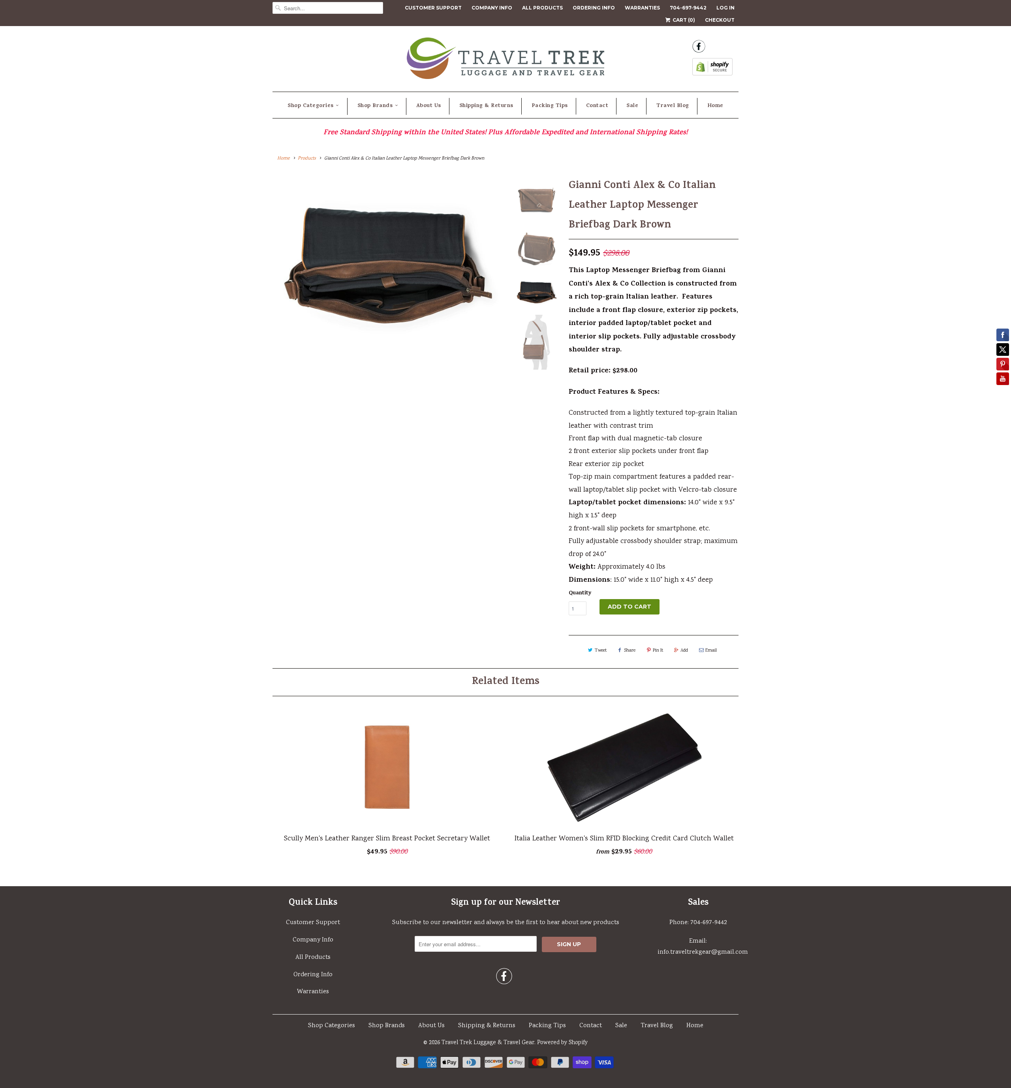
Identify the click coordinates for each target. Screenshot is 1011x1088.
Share (629, 650)
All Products (542, 8)
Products (307, 158)
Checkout (720, 20)
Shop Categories (311, 106)
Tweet (601, 650)
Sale (632, 106)
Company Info (492, 8)
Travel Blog (672, 106)
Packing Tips (550, 106)
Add (684, 650)
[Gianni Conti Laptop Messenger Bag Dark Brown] (387, 308)
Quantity (580, 593)
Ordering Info (594, 8)
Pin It (658, 650)
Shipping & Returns (486, 106)
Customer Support (433, 8)
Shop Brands (375, 106)
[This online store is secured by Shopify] (712, 69)
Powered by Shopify (562, 1043)
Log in (725, 8)
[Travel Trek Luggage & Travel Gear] (505, 61)
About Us (428, 106)
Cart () (683, 20)
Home (715, 106)
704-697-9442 (688, 8)
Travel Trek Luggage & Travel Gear (488, 1043)
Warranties (642, 8)
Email (711, 650)
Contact (597, 106)
